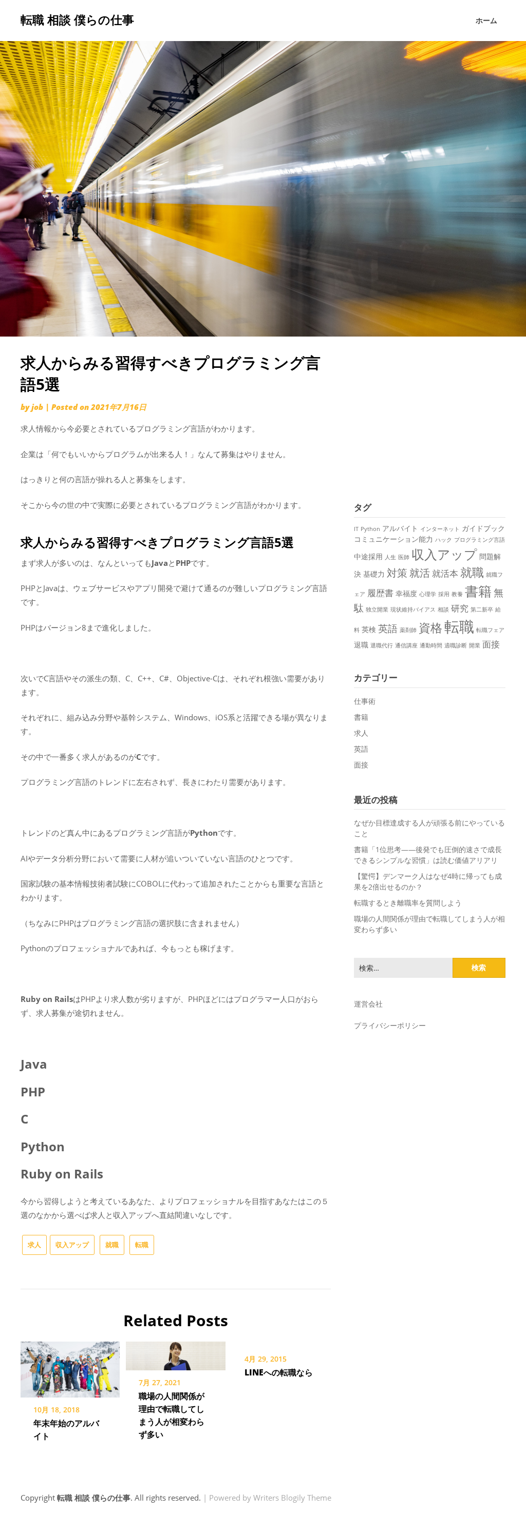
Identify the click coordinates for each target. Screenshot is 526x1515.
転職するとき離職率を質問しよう (408, 903)
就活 (419, 572)
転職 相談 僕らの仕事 (77, 19)
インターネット (440, 529)
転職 (141, 1244)
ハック (443, 539)
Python (370, 529)
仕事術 (364, 701)
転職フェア (490, 630)
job (37, 407)
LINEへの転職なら (279, 1372)
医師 (403, 557)
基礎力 (374, 574)
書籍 (478, 591)
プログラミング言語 (479, 539)
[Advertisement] (429, 416)
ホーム (486, 20)
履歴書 (380, 593)
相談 (443, 609)
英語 (388, 628)
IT (356, 529)
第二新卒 (482, 609)
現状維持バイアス (413, 609)
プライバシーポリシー (390, 1025)
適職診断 (455, 645)
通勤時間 (431, 645)
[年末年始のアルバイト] (70, 1366)
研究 (459, 608)
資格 (430, 628)
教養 (457, 594)
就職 (112, 1244)
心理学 (427, 594)
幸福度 (406, 593)
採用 (443, 594)
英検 (369, 629)
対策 (397, 572)
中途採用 (368, 556)
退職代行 (381, 645)
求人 (34, 1244)
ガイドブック (483, 528)
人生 (390, 557)
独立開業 (377, 609)
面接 (491, 644)
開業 (474, 645)
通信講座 (406, 645)
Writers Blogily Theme (292, 1497)
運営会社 (368, 1004)
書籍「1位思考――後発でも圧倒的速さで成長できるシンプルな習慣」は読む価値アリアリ (428, 854)
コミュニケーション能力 (393, 539)
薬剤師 (408, 630)
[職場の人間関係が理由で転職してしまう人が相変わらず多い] (175, 1352)
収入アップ (72, 1244)
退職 (361, 645)
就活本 (445, 573)
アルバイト (400, 528)
